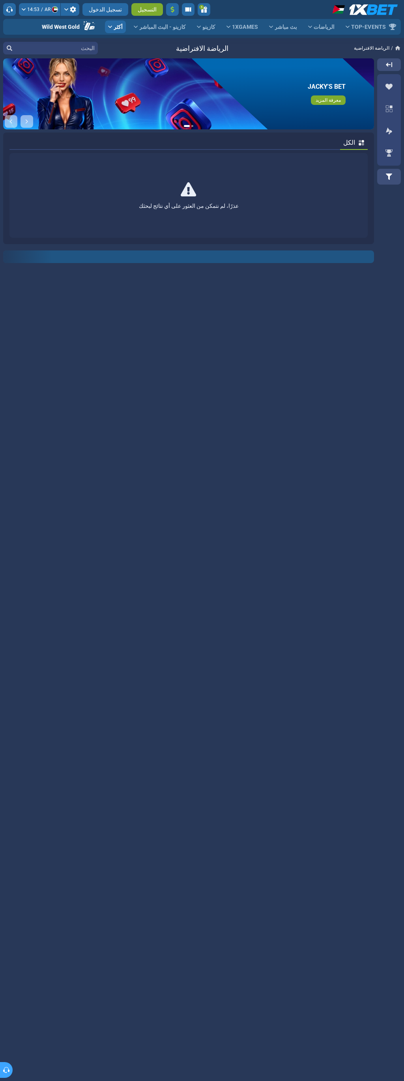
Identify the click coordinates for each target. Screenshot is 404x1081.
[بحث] (9, 48)
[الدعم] (9, 9)
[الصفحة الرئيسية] (395, 48)
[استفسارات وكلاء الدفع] (188, 9)
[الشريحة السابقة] (27, 121)
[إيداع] (172, 9)
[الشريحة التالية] (11, 121)
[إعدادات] (70, 9)
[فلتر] (389, 177)
